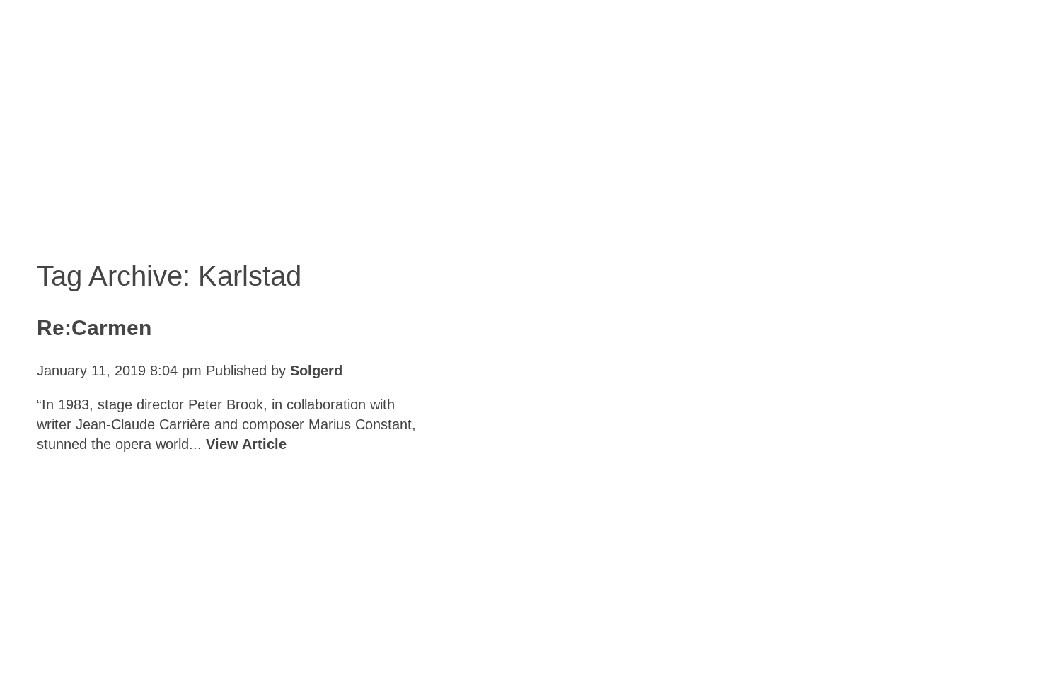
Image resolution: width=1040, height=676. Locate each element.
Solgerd (316, 370)
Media (427, 632)
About (237, 632)
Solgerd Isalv (840, 623)
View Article (246, 444)
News (62, 632)
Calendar (149, 632)
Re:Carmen (94, 327)
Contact (510, 632)
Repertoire (332, 632)
